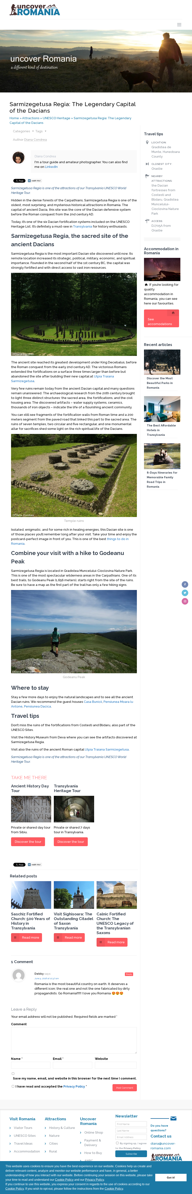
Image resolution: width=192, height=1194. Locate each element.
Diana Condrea (35, 139)
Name (16, 1059)
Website (101, 1059)
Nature (54, 1135)
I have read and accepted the (51, 1086)
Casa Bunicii (93, 702)
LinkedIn (51, 167)
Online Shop (93, 1132)
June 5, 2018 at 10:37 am (46, 978)
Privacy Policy (94, 1179)
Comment (19, 1024)
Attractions (30, 118)
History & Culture (62, 1128)
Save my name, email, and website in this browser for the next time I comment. (74, 1078)
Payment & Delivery (92, 1142)
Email (58, 1059)
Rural (53, 1151)
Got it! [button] (171, 1177)
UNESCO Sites (25, 1135)
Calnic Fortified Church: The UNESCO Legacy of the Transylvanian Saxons (115, 923)
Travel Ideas (23, 1143)
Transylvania (82, 226)
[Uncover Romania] (35, 9)
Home (14, 118)
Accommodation (27, 1151)
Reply (129, 974)
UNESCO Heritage (56, 118)
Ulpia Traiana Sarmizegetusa (107, 749)
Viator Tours (23, 1128)
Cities (53, 1143)
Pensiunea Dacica (37, 706)
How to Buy (93, 1153)
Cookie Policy (64, 1179)
